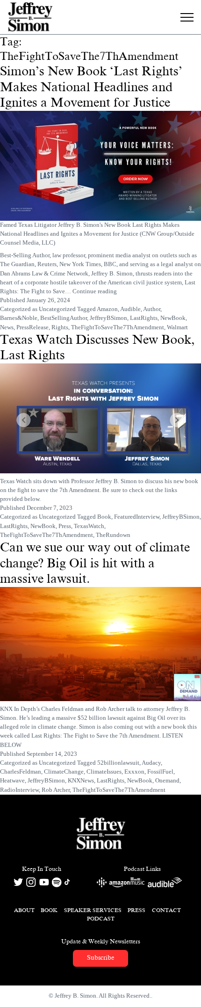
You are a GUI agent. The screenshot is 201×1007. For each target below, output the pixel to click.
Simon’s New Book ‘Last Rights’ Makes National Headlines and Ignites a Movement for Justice (91, 87)
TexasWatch (89, 526)
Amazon (107, 309)
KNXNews (81, 780)
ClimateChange (64, 771)
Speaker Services (93, 910)
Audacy (151, 763)
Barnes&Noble (18, 318)
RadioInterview (19, 790)
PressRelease (32, 327)
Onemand (167, 780)
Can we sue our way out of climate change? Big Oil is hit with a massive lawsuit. (95, 563)
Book (104, 517)
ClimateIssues (104, 771)
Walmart (177, 327)
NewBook (173, 318)
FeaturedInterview (136, 517)
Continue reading (94, 291)
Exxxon (134, 771)
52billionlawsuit (118, 763)
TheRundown (113, 535)
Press (64, 526)
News (7, 327)
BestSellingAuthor (63, 318)
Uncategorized (57, 309)
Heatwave (12, 780)
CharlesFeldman (20, 771)
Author (151, 309)
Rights (59, 327)
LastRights (144, 318)
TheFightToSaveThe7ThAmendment (117, 327)
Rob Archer (56, 790)
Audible (130, 309)
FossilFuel (160, 771)
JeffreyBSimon (108, 318)
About (24, 910)
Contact (166, 910)
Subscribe (100, 957)
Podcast (101, 918)
